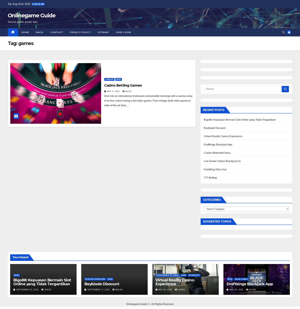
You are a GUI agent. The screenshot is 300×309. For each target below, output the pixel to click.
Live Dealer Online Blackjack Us (222, 161)
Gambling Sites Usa (215, 169)
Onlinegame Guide (31, 15)
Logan (181, 290)
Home (25, 32)
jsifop (47, 290)
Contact (56, 32)
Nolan (118, 290)
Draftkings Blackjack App (218, 144)
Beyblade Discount (214, 128)
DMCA (39, 32)
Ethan (252, 290)
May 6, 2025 (113, 91)
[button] (283, 32)
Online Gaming (241, 279)
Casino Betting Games (123, 85)
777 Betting (210, 177)
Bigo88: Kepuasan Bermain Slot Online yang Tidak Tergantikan (240, 119)
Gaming (175, 275)
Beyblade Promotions (95, 279)
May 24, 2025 (165, 290)
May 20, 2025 (237, 290)
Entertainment (163, 275)
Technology (194, 275)
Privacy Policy (80, 32)
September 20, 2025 (27, 290)
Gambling (109, 79)
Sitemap (103, 32)
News (118, 79)
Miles (128, 91)
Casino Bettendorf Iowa (217, 153)
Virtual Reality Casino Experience (223, 136)
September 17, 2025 (98, 290)
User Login (123, 32)
